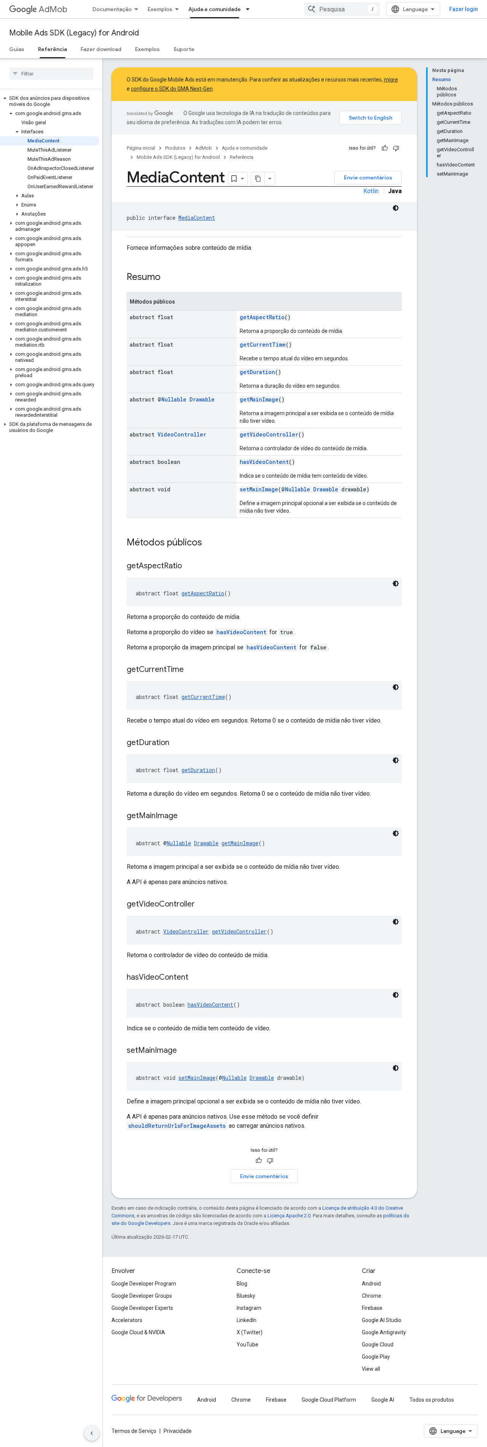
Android (371, 1284)
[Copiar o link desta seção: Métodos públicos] (209, 543)
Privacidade (178, 1431)
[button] (49, 101)
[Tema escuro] (396, 208)
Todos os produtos (431, 1400)
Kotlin (371, 191)
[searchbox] (51, 73)
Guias (16, 49)
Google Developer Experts (142, 1308)
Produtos (175, 148)
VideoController (182, 434)
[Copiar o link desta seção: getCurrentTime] (191, 670)
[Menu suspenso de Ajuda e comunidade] (250, 9)
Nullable (173, 399)
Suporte (183, 49)
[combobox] (342, 9)
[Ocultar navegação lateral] (91, 1433)
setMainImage (259, 489)
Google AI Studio (381, 1320)
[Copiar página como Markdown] (258, 178)
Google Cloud (377, 1344)
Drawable (202, 399)
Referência (52, 49)
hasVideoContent (264, 461)
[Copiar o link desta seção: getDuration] (177, 743)
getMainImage (259, 399)
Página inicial (141, 148)
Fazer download (101, 49)
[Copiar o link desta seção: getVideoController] (202, 904)
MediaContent (196, 217)
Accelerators (126, 1320)
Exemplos (160, 9)
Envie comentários (368, 177)
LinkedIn (246, 1320)
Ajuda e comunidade (214, 9)
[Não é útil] (396, 148)
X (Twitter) (250, 1332)
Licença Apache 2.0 (288, 1215)
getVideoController (269, 434)
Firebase (372, 1308)
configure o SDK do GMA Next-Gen (172, 89)
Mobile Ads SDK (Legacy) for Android (74, 33)
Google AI (382, 1400)
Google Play (376, 1357)
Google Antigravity (384, 1332)
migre (391, 80)
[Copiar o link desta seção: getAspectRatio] (189, 566)
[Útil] (384, 148)
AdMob (53, 9)
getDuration (257, 372)
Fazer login (463, 9)
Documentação (112, 9)
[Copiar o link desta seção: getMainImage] (185, 816)
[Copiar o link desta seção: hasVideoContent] (196, 977)
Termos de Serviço (133, 1431)
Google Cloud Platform (329, 1400)
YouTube (247, 1344)
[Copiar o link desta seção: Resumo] (168, 277)
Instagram (249, 1308)
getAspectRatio (262, 317)
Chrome (371, 1296)
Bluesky (246, 1296)
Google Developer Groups (141, 1296)
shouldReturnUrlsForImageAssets (177, 1125)
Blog (242, 1284)
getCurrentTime (263, 344)
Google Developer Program (143, 1284)
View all (371, 1369)
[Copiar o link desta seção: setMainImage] (184, 1050)
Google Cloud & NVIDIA (138, 1332)
